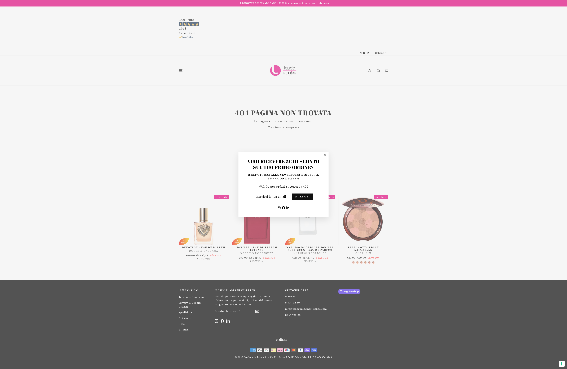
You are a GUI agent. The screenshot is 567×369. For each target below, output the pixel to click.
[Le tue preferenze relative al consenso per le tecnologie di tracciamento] (562, 364)
